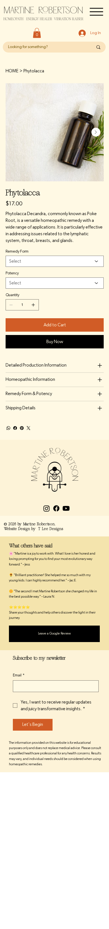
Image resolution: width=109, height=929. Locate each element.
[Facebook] (15, 428)
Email (19, 675)
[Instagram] (46, 508)
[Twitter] (28, 428)
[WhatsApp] (8, 428)
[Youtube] (66, 508)
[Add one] (33, 304)
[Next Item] (95, 132)
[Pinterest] (22, 428)
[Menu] (96, 11)
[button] (37, 33)
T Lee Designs (50, 528)
